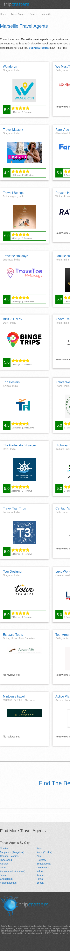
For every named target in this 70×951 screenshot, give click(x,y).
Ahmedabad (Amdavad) (12, 871)
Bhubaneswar (44, 863)
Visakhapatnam (8, 882)
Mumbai (4, 848)
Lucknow (41, 860)
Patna (40, 879)
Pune (3, 867)
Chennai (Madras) (9, 856)
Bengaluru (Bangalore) (12, 852)
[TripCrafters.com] (16, 6)
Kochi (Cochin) (44, 852)
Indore (40, 871)
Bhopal (40, 882)
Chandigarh (6, 879)
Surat (39, 848)
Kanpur (40, 875)
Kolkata (4, 863)
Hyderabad (6, 860)
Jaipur (3, 875)
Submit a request (39, 47)
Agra (39, 856)
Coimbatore (43, 867)
